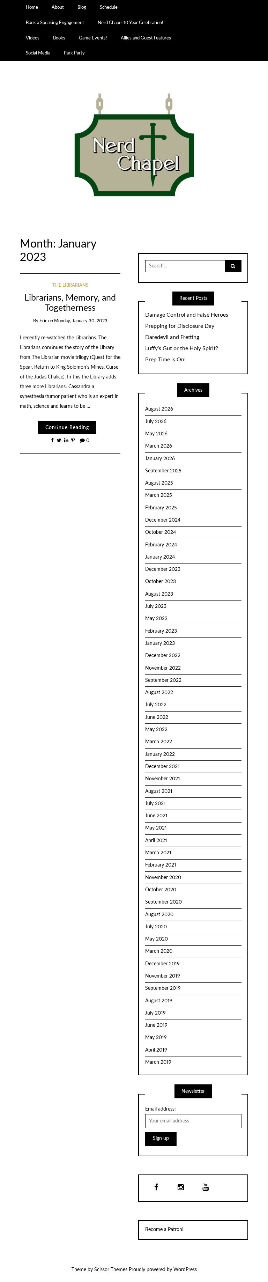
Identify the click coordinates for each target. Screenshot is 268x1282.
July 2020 (156, 926)
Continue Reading (67, 427)
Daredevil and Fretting (172, 337)
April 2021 (156, 840)
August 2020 (159, 914)
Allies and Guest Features (146, 38)
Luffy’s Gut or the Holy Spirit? (181, 348)
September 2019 (163, 988)
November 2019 (162, 976)
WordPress (185, 1269)
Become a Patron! (164, 1229)
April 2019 (156, 1050)
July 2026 (155, 421)
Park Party (74, 53)
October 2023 (160, 581)
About (58, 7)
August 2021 (158, 791)
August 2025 (159, 483)
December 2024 (162, 520)
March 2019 (158, 1062)
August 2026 (159, 409)
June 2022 (156, 717)
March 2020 (158, 951)
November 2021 (162, 778)
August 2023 (159, 594)
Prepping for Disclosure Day (179, 326)
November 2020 (163, 877)
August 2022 (159, 692)
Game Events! (93, 38)
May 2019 (156, 1037)
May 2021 (156, 828)
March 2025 (158, 495)
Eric (43, 321)
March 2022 (158, 741)
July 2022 (155, 704)
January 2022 (160, 754)
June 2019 (156, 1025)
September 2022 (163, 680)
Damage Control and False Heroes (186, 315)
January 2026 (160, 458)
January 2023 (160, 643)
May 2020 (156, 939)
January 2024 (160, 557)
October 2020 (160, 889)
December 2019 (162, 964)
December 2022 (162, 655)
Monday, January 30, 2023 (80, 321)
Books (59, 38)
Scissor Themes (110, 1269)
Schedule (109, 7)
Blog (81, 7)
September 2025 (163, 471)
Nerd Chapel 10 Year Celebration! (130, 22)
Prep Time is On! (165, 359)
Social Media (38, 53)
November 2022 (163, 668)
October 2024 (160, 532)
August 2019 (158, 1001)
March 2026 (158, 446)
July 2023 (155, 606)
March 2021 (158, 852)
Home (32, 7)
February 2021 (160, 865)
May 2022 (156, 729)
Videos (32, 38)
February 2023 (161, 631)
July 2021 (155, 803)
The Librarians (70, 285)
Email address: (160, 1109)
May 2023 (156, 618)
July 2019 (155, 1013)
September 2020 (163, 902)
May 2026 (156, 434)
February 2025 (161, 508)
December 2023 (162, 569)
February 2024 (161, 545)
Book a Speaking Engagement (55, 22)
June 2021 (156, 815)
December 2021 (162, 766)
